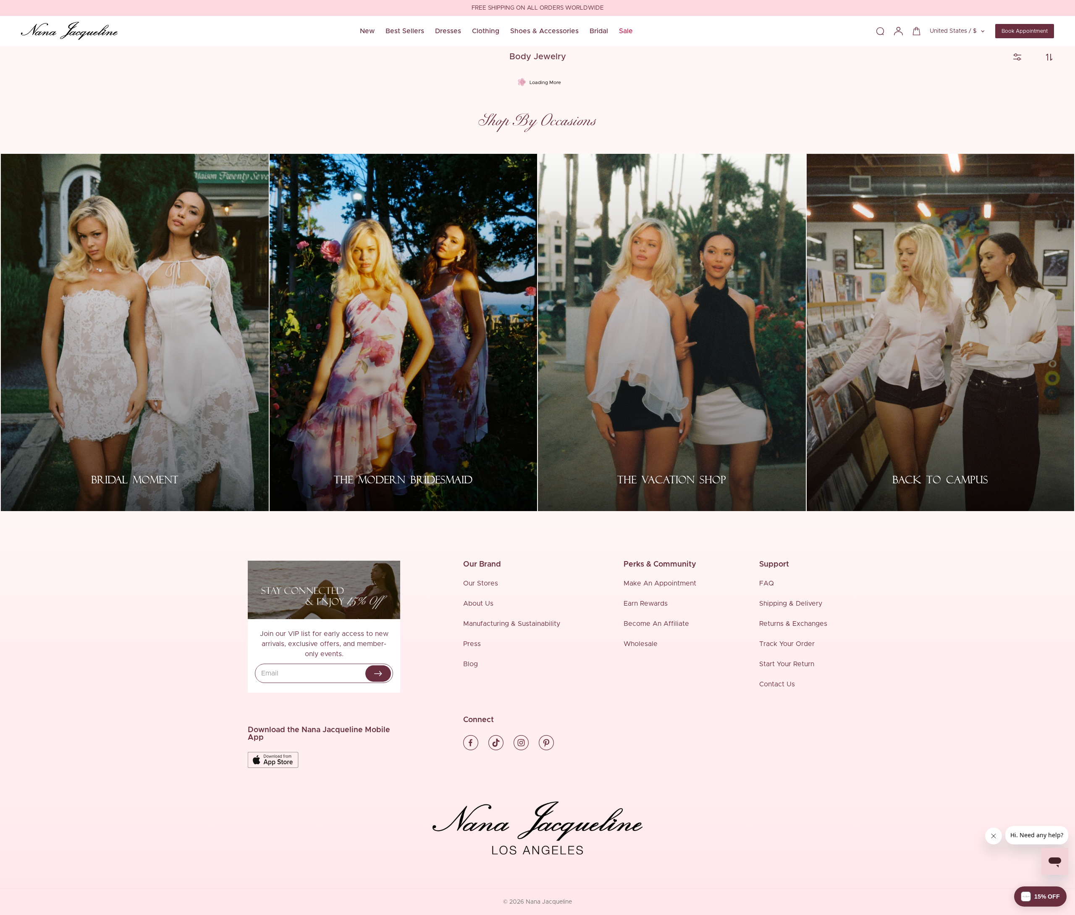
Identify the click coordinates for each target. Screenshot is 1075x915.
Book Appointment (1025, 31)
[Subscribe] (378, 673)
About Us (478, 603)
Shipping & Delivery (790, 603)
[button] (1040, 896)
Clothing (485, 31)
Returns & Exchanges (793, 623)
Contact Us (777, 684)
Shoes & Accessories (544, 31)
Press (472, 644)
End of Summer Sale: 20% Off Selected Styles (537, 8)
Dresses (448, 31)
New (367, 31)
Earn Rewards (646, 603)
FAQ (766, 583)
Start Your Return (786, 664)
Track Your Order (787, 644)
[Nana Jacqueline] (69, 31)
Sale (626, 31)
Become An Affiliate (656, 623)
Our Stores (480, 583)
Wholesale (641, 644)
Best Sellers (404, 31)
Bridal (599, 31)
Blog (470, 664)
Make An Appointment (660, 583)
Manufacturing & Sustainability (511, 623)
